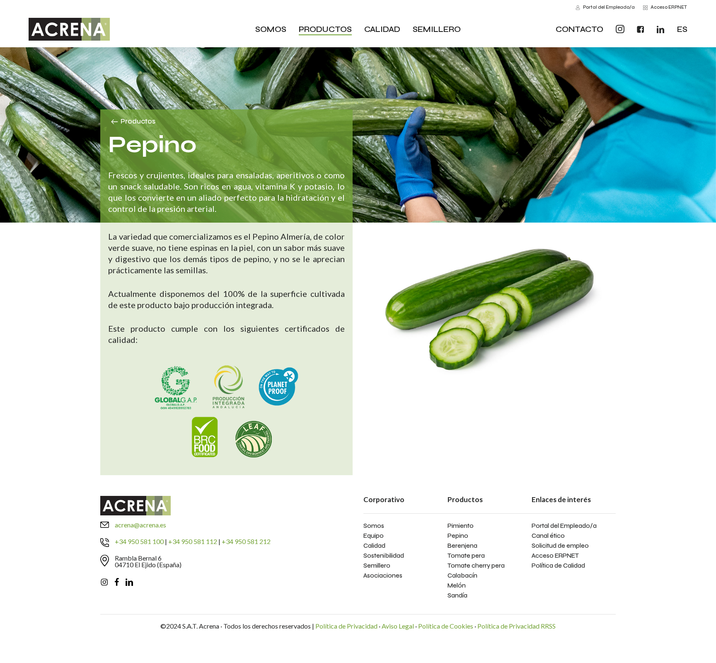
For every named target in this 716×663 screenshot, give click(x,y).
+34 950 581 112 (192, 541)
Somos (373, 525)
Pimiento (461, 525)
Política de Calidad (558, 565)
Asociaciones (382, 575)
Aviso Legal (398, 626)
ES (682, 29)
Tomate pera (466, 555)
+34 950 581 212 (246, 541)
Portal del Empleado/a (564, 525)
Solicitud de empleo (560, 545)
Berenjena (462, 545)
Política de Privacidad (346, 626)
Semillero (376, 565)
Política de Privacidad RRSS (516, 626)
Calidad (374, 545)
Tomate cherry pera (476, 565)
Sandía (457, 595)
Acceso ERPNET (555, 555)
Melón (457, 585)
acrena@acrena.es (140, 525)
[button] (138, 122)
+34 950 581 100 (139, 541)
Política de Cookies (445, 626)
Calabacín (462, 575)
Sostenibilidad (383, 555)
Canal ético (548, 535)
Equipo (373, 535)
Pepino (458, 535)
